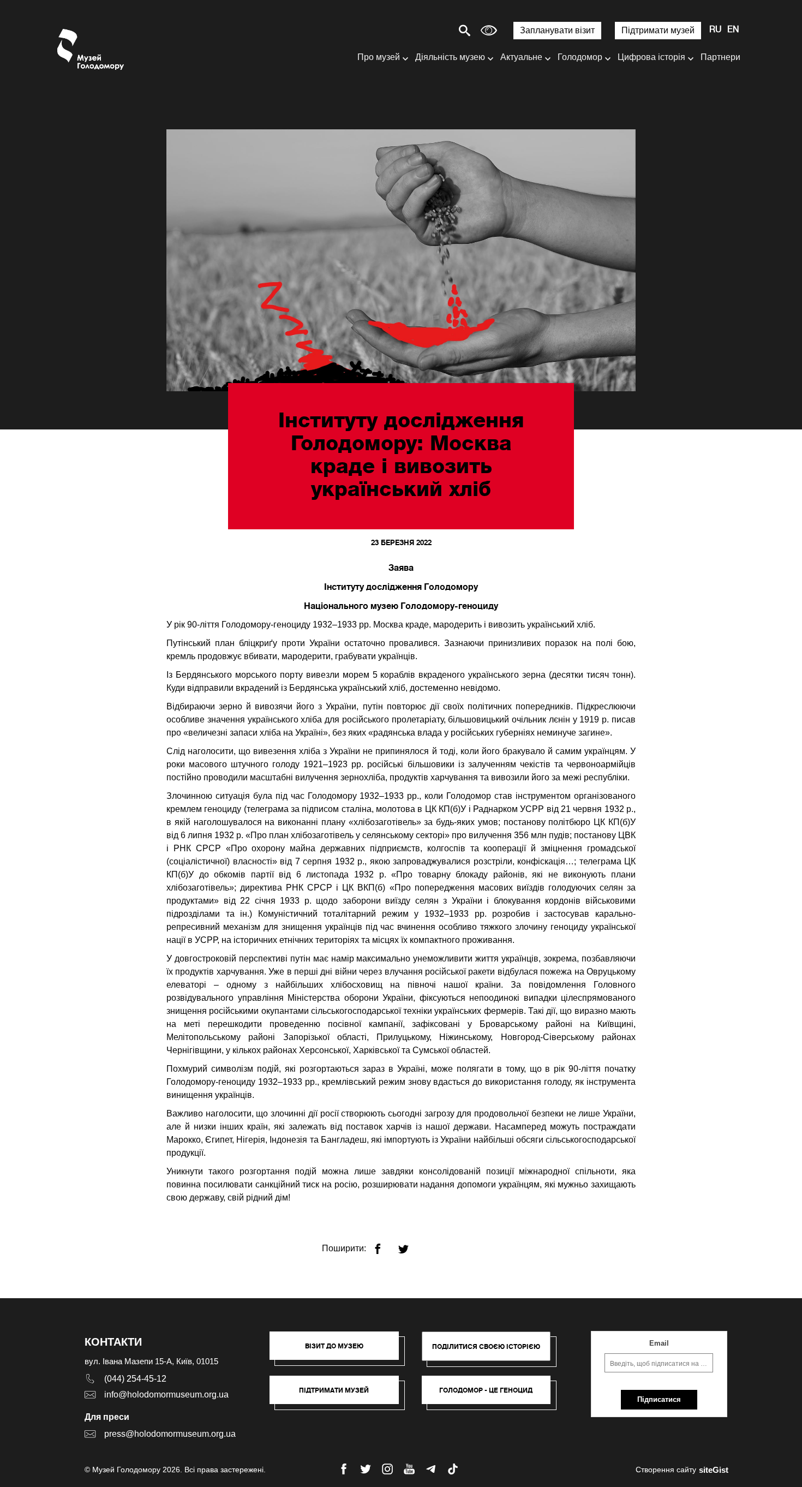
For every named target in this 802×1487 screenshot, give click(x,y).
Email (659, 1343)
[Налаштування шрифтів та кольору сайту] (488, 30)
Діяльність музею (450, 57)
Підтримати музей (658, 30)
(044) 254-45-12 (135, 1378)
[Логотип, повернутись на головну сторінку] (91, 49)
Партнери (720, 57)
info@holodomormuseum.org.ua (166, 1394)
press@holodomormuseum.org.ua (170, 1433)
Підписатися (659, 1399)
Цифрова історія (651, 57)
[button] (339, 1351)
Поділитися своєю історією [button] (486, 1346)
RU (715, 30)
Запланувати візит (557, 30)
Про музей (378, 57)
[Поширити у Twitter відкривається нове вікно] (410, 1244)
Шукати (426, 30)
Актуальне (521, 57)
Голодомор (580, 57)
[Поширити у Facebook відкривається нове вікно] (384, 1244)
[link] (339, 1395)
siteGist (713, 1469)
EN (733, 30)
